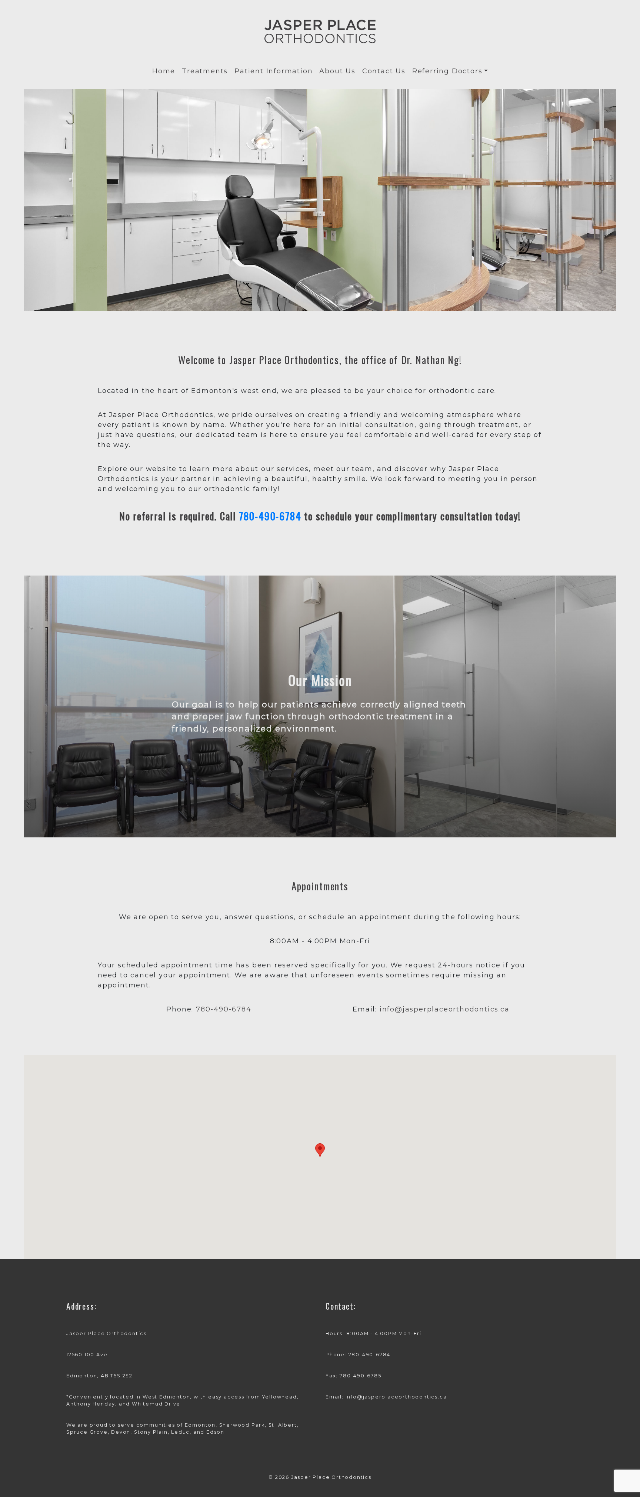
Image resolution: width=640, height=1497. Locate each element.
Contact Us (384, 71)
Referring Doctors (447, 71)
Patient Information (273, 71)
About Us (337, 71)
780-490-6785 (360, 1375)
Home (163, 71)
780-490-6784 (270, 516)
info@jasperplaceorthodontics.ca (445, 1009)
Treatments (205, 71)
